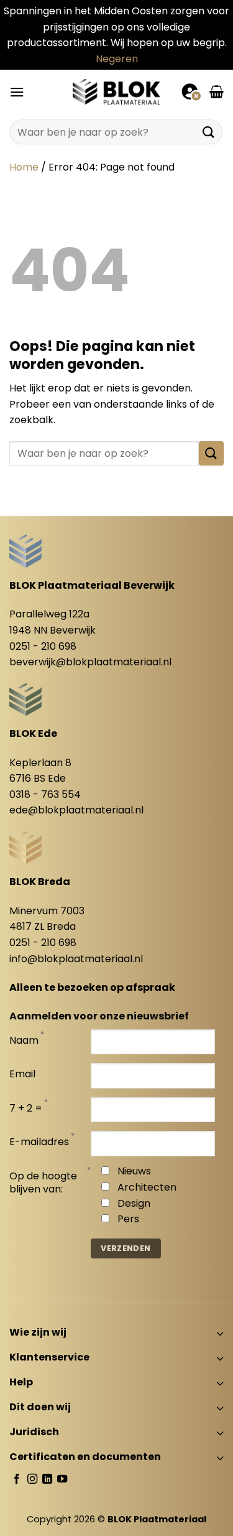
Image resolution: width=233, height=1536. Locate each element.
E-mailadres (39, 1142)
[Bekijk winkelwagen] (216, 91)
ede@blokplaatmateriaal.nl (76, 810)
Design (133, 1203)
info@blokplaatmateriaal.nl (76, 959)
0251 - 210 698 (42, 646)
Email (22, 1074)
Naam (24, 1040)
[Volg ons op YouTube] (62, 1479)
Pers (128, 1219)
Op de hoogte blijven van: (43, 1183)
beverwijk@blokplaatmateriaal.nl (90, 662)
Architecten (146, 1187)
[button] (16, 92)
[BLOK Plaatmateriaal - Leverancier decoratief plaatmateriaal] (117, 91)
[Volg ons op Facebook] (17, 1479)
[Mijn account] (191, 91)
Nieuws (134, 1171)
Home (24, 167)
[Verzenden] (208, 132)
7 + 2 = (25, 1108)
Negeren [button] (117, 59)
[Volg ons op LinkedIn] (47, 1479)
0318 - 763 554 (45, 794)
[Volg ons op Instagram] (32, 1479)
